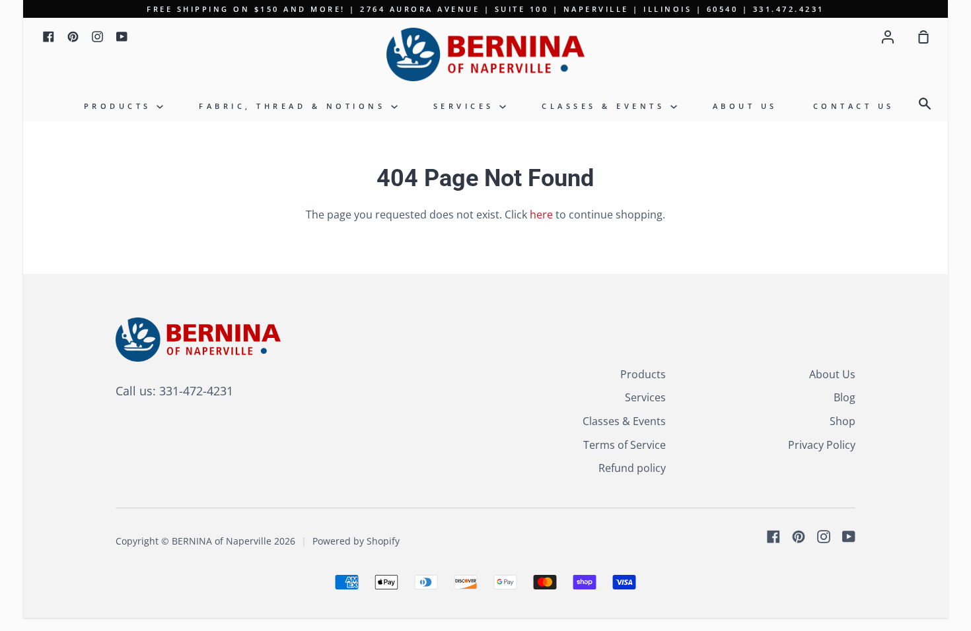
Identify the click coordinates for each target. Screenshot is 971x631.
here (541, 214)
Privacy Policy (821, 445)
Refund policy (632, 468)
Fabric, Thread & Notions (295, 106)
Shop (842, 421)
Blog (844, 397)
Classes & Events (606, 106)
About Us (745, 106)
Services (466, 106)
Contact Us (853, 106)
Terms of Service (624, 445)
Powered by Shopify (356, 541)
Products (120, 106)
